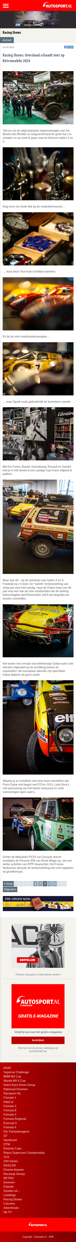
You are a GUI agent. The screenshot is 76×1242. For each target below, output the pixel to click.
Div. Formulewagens (16, 1131)
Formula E (10, 1110)
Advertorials (11, 1207)
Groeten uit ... (12, 1190)
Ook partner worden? (49, 974)
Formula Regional (15, 1118)
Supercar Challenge (16, 1072)
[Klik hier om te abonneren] (38, 1006)
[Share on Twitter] (68, 47)
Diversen (9, 1182)
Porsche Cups (12, 1148)
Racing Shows (13, 1199)
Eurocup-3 (10, 1123)
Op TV (8, 1212)
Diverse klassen (14, 1169)
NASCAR (10, 1165)
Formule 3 (10, 1114)
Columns (9, 1203)
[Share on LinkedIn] (72, 47)
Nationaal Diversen (16, 1089)
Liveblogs (10, 1195)
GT (5, 1135)
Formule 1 (10, 1097)
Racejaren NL (12, 1093)
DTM (7, 1144)
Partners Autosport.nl (27, 974)
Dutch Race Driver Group (19, 1084)
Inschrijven (38, 1040)
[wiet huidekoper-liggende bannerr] (38, 903)
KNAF (7, 1067)
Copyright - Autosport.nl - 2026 (38, 1236)
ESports (9, 1186)
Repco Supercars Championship (24, 1152)
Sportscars (10, 1140)
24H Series (11, 1161)
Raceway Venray (14, 1173)
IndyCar (8, 1101)
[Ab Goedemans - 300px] (38, 945)
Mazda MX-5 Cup (14, 1080)
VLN (6, 1156)
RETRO (9, 1178)
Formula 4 (10, 1127)
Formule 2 (10, 1106)
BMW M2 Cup (12, 1076)
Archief (6, 40)
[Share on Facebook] (65, 47)
